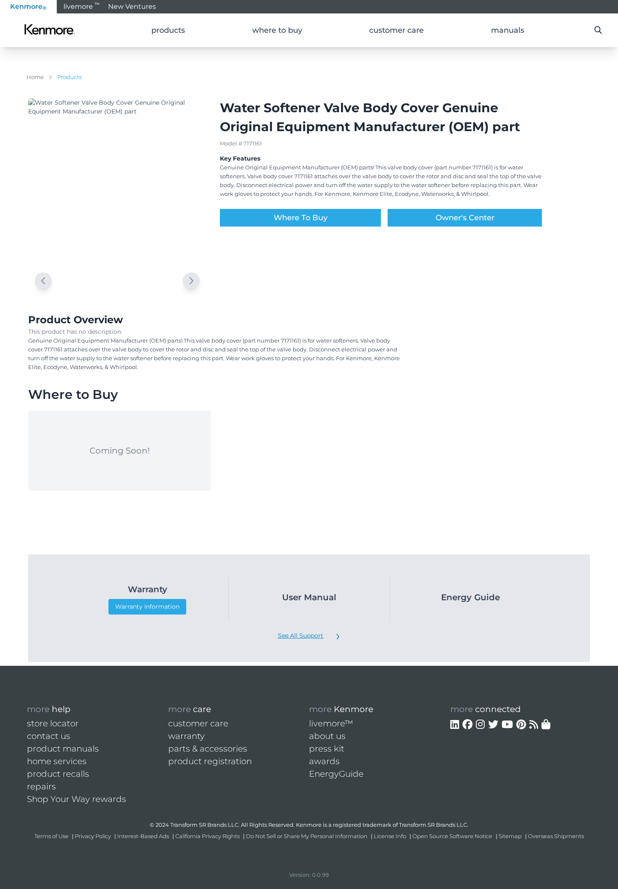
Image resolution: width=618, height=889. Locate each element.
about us (327, 736)
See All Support (300, 635)
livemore (81, 6)
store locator (53, 723)
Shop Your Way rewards (76, 799)
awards (324, 761)
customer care (198, 723)
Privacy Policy (93, 836)
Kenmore (28, 7)
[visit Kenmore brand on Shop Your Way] (545, 724)
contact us (48, 736)
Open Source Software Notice (452, 836)
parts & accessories (207, 749)
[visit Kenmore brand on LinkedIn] (454, 724)
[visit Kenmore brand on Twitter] (493, 724)
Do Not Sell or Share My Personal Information (306, 836)
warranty (186, 736)
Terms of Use (51, 836)
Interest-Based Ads (143, 836)
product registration (210, 761)
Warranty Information (147, 606)
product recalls (58, 774)
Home (35, 77)
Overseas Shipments (556, 836)
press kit (326, 749)
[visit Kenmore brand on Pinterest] (521, 724)
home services (57, 761)
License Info (390, 836)
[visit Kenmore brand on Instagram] (480, 724)
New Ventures (132, 7)
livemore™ (331, 723)
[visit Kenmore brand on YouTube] (507, 724)
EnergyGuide (336, 774)
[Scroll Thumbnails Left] (43, 280)
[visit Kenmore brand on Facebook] (467, 724)
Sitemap (510, 836)
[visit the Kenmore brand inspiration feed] (533, 724)
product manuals (63, 749)
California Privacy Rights (207, 836)
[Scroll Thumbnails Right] (191, 280)
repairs (41, 786)
